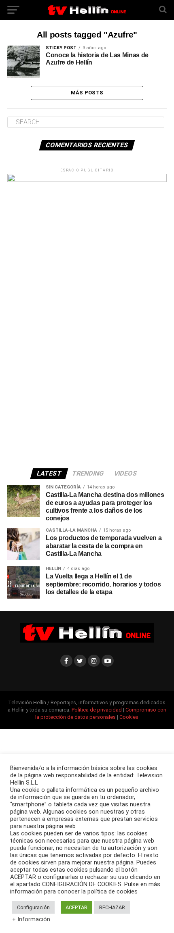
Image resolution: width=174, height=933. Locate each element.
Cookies (128, 717)
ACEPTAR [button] (76, 907)
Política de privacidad (97, 710)
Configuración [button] (33, 907)
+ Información (31, 919)
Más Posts (87, 93)
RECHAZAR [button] (112, 907)
